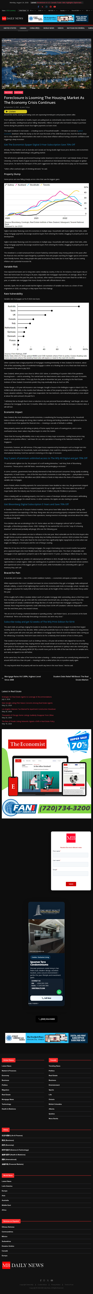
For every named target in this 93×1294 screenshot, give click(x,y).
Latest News (18, 92)
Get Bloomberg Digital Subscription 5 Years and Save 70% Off (36, 504)
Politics (5, 1085)
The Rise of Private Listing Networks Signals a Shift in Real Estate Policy (28, 721)
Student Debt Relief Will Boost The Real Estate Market (70, 678)
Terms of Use (69, 1285)
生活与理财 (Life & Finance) (12, 1135)
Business (5, 1080)
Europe (4, 1191)
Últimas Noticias (8, 1227)
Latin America (7, 1186)
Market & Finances (9, 1071)
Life (50, 1095)
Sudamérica (6, 1241)
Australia (5, 1200)
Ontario (52, 1099)
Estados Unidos (8, 1246)
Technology (6, 1104)
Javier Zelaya (26, 107)
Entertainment (54, 1085)
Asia (3, 1195)
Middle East (6, 1205)
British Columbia (55, 1104)
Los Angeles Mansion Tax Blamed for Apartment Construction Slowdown (29, 709)
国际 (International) (9, 1159)
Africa (4, 1210)
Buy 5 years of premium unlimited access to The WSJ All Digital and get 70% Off (45, 458)
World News (48, 28)
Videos (60, 28)
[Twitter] (48, 1280)
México (4, 1236)
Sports (51, 1090)
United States (10, 28)
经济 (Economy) (8, 1145)
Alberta (51, 1109)
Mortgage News (8, 1099)
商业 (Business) (8, 1140)
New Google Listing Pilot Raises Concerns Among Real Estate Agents (27, 703)
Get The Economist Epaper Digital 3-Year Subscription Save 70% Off (39, 144)
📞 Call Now (46, 998)
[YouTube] (52, 1280)
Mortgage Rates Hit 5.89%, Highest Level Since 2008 (23, 678)
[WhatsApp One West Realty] (59, 992)
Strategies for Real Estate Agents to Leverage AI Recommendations (27, 697)
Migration (5, 1090)
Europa (4, 1256)
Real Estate (8, 92)
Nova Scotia (53, 1118)
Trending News (54, 1066)
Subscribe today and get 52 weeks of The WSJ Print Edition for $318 (39, 621)
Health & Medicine (9, 1109)
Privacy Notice (55, 1285)
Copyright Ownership (26, 1285)
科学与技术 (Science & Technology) (15, 1150)
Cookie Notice (42, 1285)
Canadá (5, 1251)
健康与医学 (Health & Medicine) (13, 1155)
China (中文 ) (35, 28)
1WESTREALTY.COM (38, 988)
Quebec (52, 1114)
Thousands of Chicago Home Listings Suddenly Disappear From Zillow (28, 715)
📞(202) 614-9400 (46, 1019)
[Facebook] (40, 1280)
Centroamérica (7, 1232)
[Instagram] (44, 1280)
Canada (23, 28)
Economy (5, 1075)
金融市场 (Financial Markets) (12, 1164)
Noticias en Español (76, 28)
